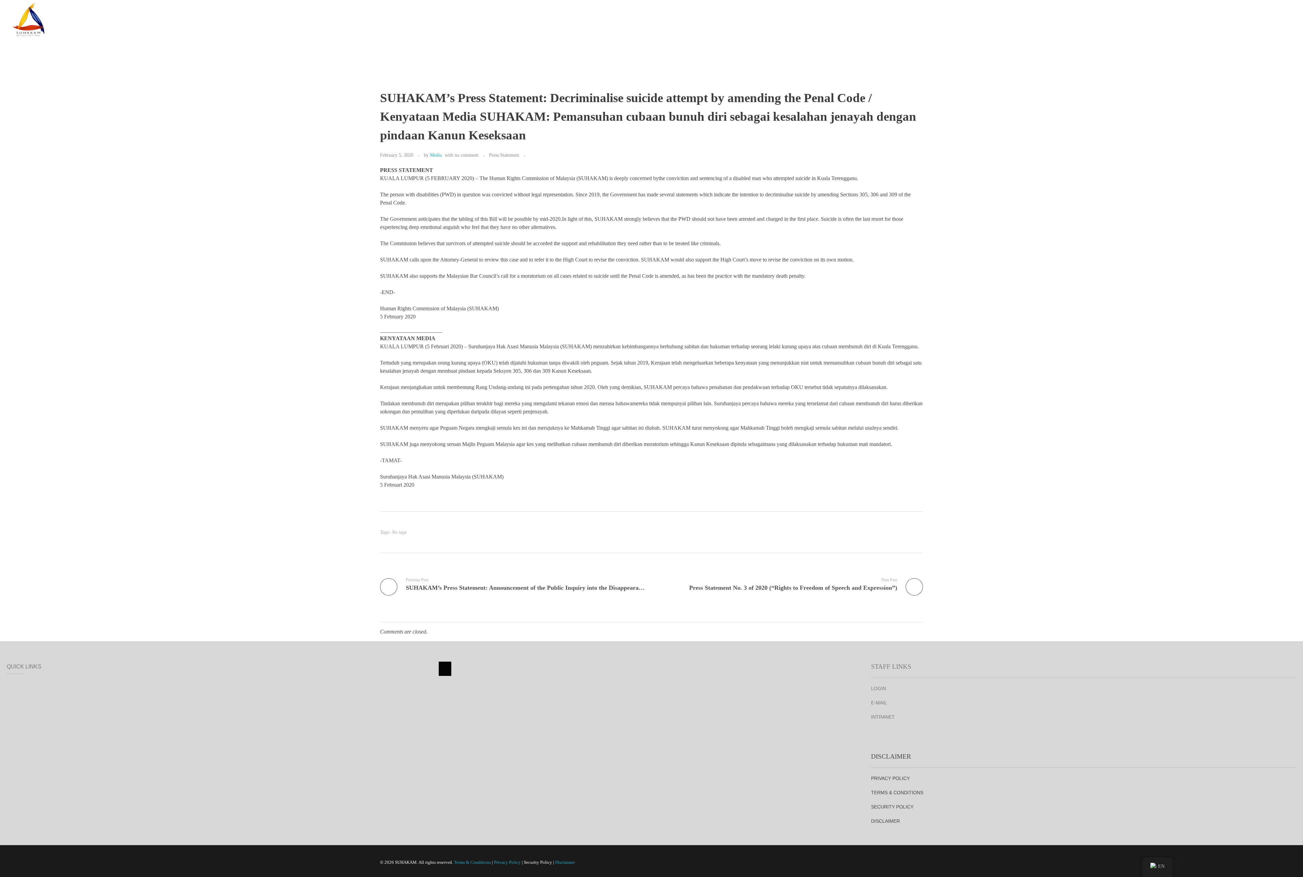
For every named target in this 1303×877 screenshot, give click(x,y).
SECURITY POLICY (892, 807)
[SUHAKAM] (29, 18)
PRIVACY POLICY (890, 778)
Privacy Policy (507, 862)
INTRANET (883, 717)
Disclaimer (565, 862)
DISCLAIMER (885, 821)
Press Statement (504, 155)
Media (436, 155)
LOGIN (878, 688)
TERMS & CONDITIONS (897, 792)
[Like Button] (531, 156)
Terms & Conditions (472, 862)
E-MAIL (879, 702)
